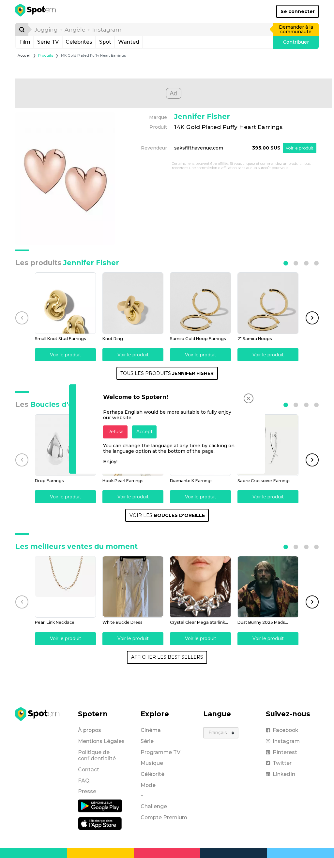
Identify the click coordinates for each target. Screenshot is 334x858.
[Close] (248, 398)
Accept (144, 432)
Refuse (115, 432)
